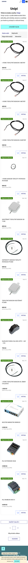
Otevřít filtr (14, 27)
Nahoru (15, 539)
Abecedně (18, 36)
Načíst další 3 (14, 522)
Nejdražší (15, 33)
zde (12, 561)
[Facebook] (3, 548)
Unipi (18, 13)
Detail (23, 75)
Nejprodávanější (7, 36)
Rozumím (17, 561)
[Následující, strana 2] (14, 528)
